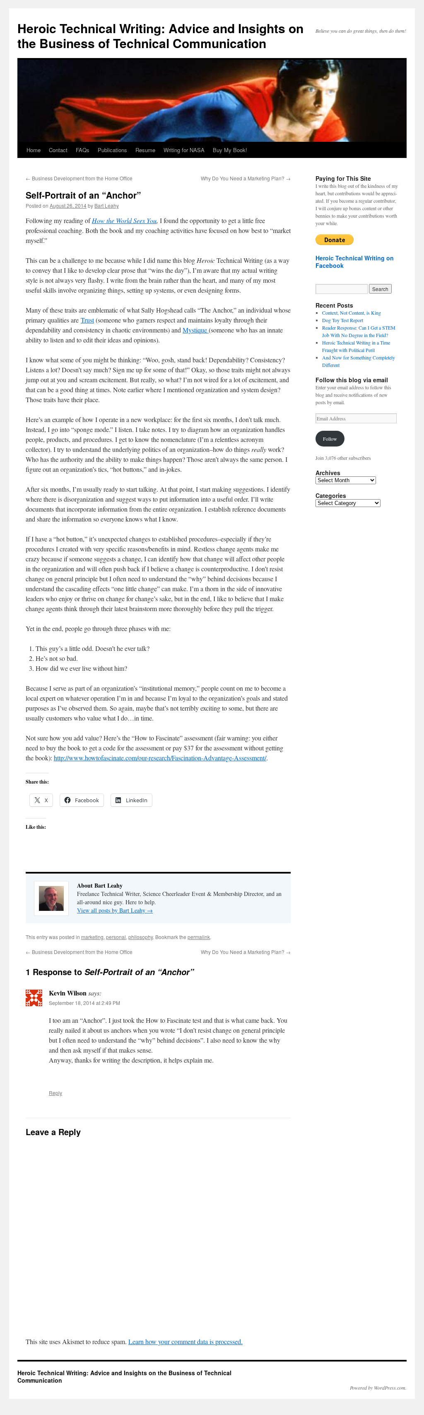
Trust (87, 320)
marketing (92, 936)
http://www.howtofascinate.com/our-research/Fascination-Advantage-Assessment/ (160, 757)
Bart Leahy (106, 205)
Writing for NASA (184, 150)
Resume (145, 150)
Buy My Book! (230, 150)
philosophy (140, 936)
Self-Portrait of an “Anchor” (83, 195)
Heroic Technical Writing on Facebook (355, 261)
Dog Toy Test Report (342, 320)
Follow (330, 438)
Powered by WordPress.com (377, 1387)
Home (33, 150)
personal (116, 936)
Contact (58, 150)
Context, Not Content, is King (351, 312)
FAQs (82, 150)
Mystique (196, 329)
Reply (55, 1092)
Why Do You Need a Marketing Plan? (246, 178)
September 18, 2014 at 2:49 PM (84, 1002)
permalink (199, 936)
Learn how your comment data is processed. (185, 1341)
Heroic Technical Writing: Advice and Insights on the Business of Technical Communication (160, 35)
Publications (112, 150)
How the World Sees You (124, 220)
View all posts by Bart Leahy (115, 910)
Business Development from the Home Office (79, 178)
